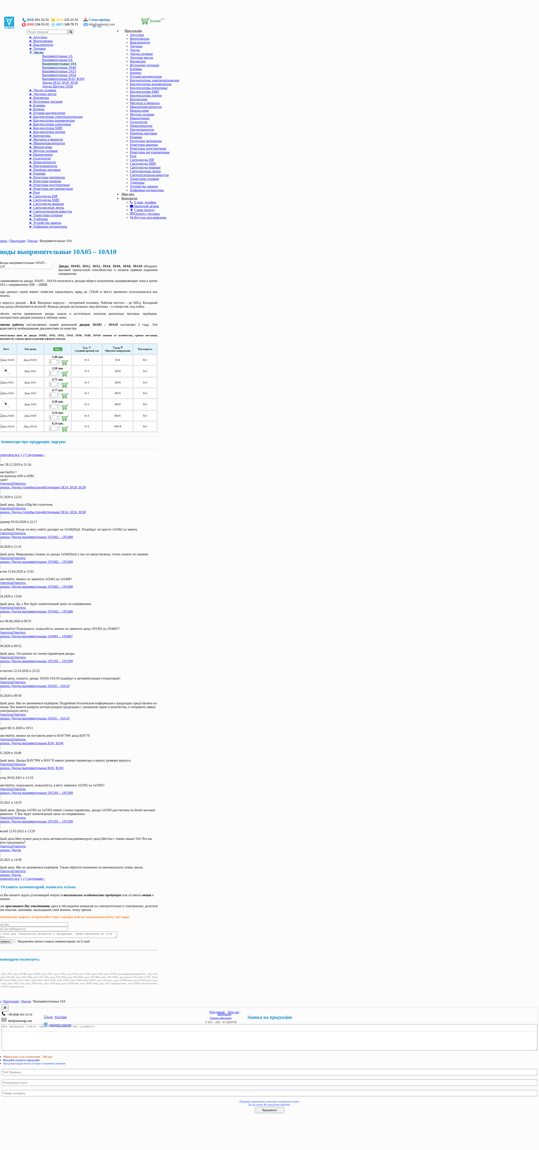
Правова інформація (221, 1018)
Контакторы (138, 99)
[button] (150, 20)
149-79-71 (67, 24)
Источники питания (144, 65)
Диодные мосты (141, 57)
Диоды (135, 50)
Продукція (133, 31)
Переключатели (141, 126)
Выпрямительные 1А (57, 56)
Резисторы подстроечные (148, 148)
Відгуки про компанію (150, 217)
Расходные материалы (146, 141)
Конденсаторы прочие (146, 95)
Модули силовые (142, 114)
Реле (133, 156)
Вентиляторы (139, 38)
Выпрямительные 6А (57, 60)
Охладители (138, 122)
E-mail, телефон (145, 202)
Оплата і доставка (147, 213)
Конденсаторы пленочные (149, 88)
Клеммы (136, 69)
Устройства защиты (144, 186)
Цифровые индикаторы (147, 190)
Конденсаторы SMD (144, 91)
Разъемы (136, 137)
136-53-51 (38, 24)
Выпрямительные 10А (59, 63)
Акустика (137, 35)
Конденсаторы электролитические (154, 80)
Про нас (233, 1012)
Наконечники (139, 118)
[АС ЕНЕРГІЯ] (9, 27)
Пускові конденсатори (146, 76)
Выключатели (140, 42)
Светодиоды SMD (143, 163)
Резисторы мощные (144, 144)
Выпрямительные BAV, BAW (63, 79)
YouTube (61, 1017)
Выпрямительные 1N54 (59, 75)
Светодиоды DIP (142, 160)
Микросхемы (139, 110)
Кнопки (135, 72)
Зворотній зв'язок (146, 206)
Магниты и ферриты (145, 103)
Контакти (129, 198)
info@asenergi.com (102, 24)
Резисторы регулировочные (150, 152)
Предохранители (142, 129)
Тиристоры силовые (144, 179)
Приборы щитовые (143, 133)
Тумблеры (137, 182)
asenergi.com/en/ (60, 1025)
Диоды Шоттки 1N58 (57, 86)
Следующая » (35, 455)
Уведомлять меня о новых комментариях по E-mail (53, 941)
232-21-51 (67, 19)
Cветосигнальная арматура (149, 175)
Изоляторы (138, 61)
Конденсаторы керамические (151, 84)
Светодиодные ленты (145, 171)
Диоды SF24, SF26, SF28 (60, 82)
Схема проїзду (99, 19)
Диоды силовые (141, 54)
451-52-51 (38, 19)
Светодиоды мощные (145, 167)
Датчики (136, 46)
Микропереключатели (146, 107)
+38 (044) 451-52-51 (18, 1014)
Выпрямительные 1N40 (59, 67)
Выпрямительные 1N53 (59, 71)
